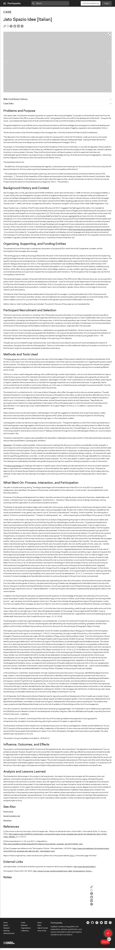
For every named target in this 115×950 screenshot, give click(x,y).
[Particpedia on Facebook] (96, 923)
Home (5, 923)
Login (106, 3)
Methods (24, 925)
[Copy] (4, 27)
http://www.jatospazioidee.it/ (85, 866)
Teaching (6, 931)
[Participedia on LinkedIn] (105, 923)
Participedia (14, 3)
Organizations (26, 928)
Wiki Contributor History (15, 99)
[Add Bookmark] (8, 26)
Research (6, 928)
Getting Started (8, 933)
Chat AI (106, 941)
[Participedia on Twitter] (101, 923)
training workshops (14, 466)
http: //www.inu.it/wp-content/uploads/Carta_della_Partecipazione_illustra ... (63, 871)
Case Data (8, 103)
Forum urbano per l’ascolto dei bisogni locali (22, 89)
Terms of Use (41, 931)
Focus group (11, 359)
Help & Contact (42, 928)
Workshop (7, 445)
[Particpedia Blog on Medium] (87, 923)
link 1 (72, 855)
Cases (23, 923)
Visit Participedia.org (90, 3)
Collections (25, 931)
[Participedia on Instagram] (110, 923)
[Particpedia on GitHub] (92, 923)
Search (5, 925)
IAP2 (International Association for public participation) (90, 229)
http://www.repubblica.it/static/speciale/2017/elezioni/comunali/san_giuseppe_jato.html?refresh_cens (43, 844)
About (39, 923)
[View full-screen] (109, 34)
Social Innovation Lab (11, 816)
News (39, 925)
